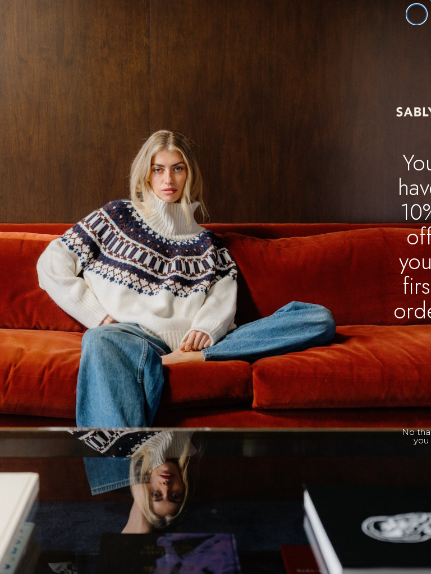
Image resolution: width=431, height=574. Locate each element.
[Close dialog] (417, 14)
